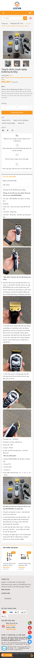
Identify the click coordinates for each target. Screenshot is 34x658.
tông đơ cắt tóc (6, 120)
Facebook (7, 598)
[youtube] (30, 628)
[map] (30, 623)
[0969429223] (30, 632)
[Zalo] (30, 637)
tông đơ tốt (21, 123)
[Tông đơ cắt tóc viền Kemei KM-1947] (9, 556)
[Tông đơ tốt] (17, 5)
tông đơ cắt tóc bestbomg (20, 120)
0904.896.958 (11, 629)
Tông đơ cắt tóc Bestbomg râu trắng (12, 89)
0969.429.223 (11, 625)
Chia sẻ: (3, 127)
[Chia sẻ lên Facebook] (3, 130)
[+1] (12, 130)
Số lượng (3, 103)
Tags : (3, 117)
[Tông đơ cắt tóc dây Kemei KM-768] (24, 556)
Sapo (12, 656)
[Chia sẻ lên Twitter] (8, 130)
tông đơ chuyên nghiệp (8, 123)
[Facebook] (30, 642)
